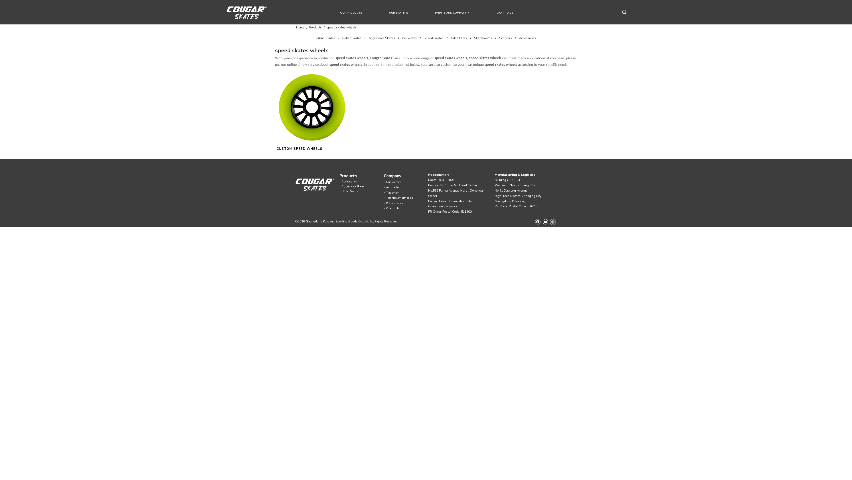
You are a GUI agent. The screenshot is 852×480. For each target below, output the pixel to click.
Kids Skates (459, 38)
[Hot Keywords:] (624, 12)
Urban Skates (325, 38)
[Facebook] (537, 221)
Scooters (505, 38)
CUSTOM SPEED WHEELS (299, 148)
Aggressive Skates (382, 38)
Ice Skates (409, 38)
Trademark (392, 192)
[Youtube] (545, 221)
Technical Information (399, 198)
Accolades (393, 187)
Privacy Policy (394, 203)
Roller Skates (351, 38)
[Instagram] (553, 222)
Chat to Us (392, 208)
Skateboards (483, 38)
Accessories (527, 38)
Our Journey (393, 182)
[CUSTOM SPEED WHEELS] (312, 107)
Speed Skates (434, 38)
